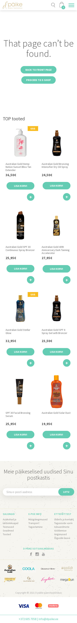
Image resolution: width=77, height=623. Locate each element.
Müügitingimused (37, 519)
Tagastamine (35, 526)
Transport (33, 523)
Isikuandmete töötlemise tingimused (61, 530)
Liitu (66, 492)
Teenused (8, 526)
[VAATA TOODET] (30, 197)
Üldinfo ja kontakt (64, 519)
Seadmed (8, 530)
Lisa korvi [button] (20, 186)
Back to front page (38, 69)
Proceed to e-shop (38, 80)
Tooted (7, 534)
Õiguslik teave (62, 538)
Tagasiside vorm (63, 523)
